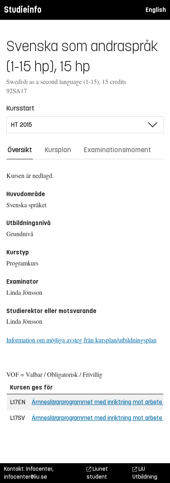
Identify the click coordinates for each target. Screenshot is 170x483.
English (155, 9)
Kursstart (20, 108)
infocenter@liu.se (25, 476)
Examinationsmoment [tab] (117, 149)
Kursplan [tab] (58, 149)
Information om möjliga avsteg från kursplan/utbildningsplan (81, 340)
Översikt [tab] (20, 149)
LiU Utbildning (144, 473)
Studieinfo (23, 9)
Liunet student (97, 473)
